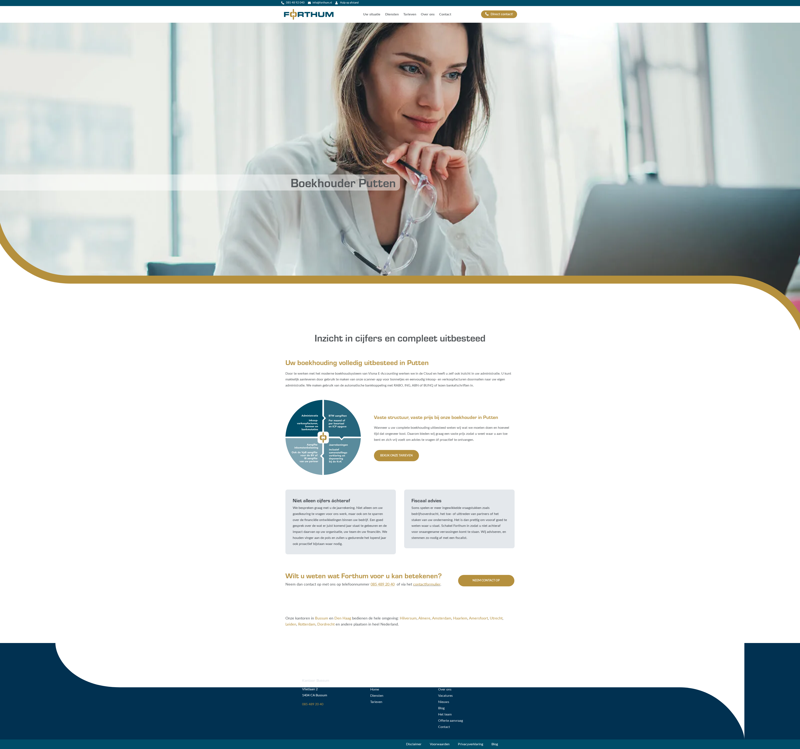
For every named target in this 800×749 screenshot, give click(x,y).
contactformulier (426, 584)
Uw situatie (371, 14)
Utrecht (496, 618)
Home (374, 689)
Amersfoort (478, 618)
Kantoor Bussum (315, 680)
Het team (445, 714)
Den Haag (342, 618)
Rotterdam (306, 624)
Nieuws (443, 702)
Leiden (290, 624)
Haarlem (460, 618)
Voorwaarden (440, 744)
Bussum (321, 618)
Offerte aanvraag (450, 720)
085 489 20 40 (312, 704)
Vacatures (445, 695)
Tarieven (409, 14)
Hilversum (408, 618)
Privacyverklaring (470, 744)
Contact (445, 14)
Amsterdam (441, 618)
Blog (441, 708)
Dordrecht (326, 624)
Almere (424, 618)
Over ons (428, 14)
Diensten (392, 14)
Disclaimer (413, 744)
